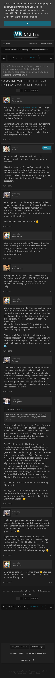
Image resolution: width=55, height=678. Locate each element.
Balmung (16, 193)
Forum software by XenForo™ (19, 671)
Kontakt (13, 653)
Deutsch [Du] (37, 646)
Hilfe (21, 653)
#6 (51, 351)
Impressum (25, 660)
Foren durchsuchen (40, 50)
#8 (51, 504)
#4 (51, 259)
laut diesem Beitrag (29, 107)
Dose (14, 267)
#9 (51, 555)
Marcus (15, 147)
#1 (51, 140)
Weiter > (34, 90)
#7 (51, 392)
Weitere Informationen (15, 74)
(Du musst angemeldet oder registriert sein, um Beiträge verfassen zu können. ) (27, 592)
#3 (51, 226)
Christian (16, 399)
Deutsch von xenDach (39, 671)
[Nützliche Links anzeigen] (51, 57)
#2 (51, 186)
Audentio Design (35, 673)
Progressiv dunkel (19, 646)
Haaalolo (16, 99)
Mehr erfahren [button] (31, 17)
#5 (51, 291)
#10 (50, 582)
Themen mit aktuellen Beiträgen (17, 50)
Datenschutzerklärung (36, 653)
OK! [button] (27, 24)
